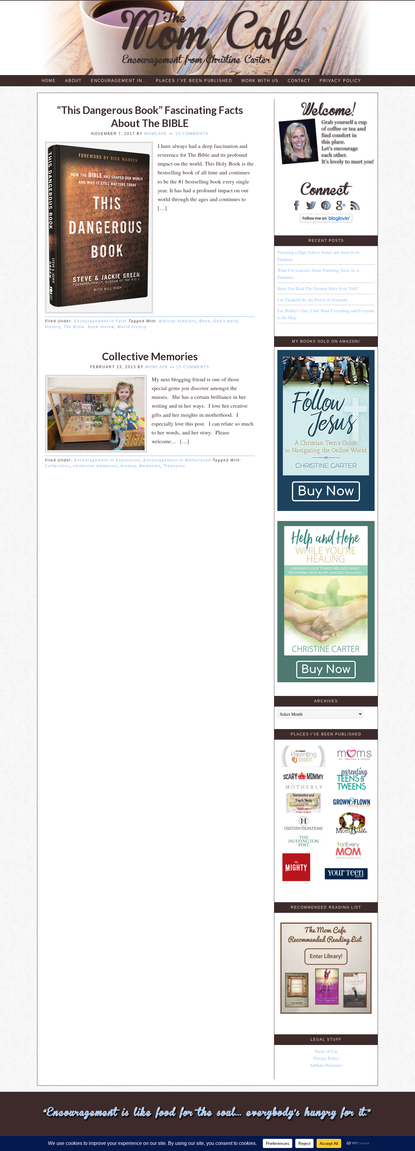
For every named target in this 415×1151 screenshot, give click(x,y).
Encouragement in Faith (100, 321)
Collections (57, 466)
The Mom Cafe (210, 38)
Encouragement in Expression (107, 460)
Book (204, 321)
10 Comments (191, 134)
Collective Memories (150, 356)
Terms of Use (326, 1051)
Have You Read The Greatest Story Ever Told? (317, 288)
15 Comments (192, 367)
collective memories (95, 466)
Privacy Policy (326, 1058)
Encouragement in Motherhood (177, 460)
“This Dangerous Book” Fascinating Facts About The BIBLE (150, 116)
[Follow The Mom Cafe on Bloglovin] (326, 221)
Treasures (174, 466)
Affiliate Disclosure (326, 1065)
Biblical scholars (177, 321)
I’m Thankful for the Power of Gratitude (312, 300)
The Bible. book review (88, 327)
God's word (225, 321)
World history (132, 327)
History (52, 327)
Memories (149, 466)
